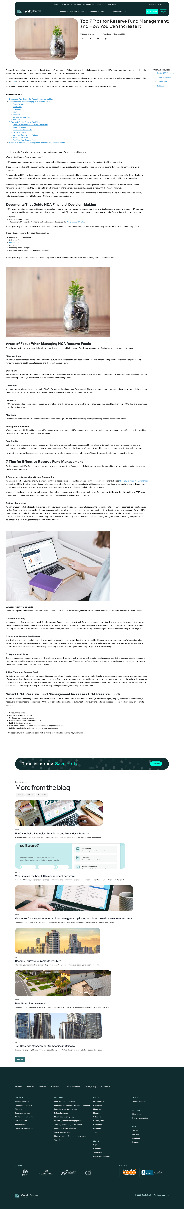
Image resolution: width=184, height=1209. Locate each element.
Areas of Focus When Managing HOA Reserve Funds (29, 102)
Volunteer (97, 1117)
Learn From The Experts (22, 130)
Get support (161, 4)
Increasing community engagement (68, 1121)
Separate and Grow (20, 138)
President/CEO (99, 1101)
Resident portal (21, 1121)
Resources (105, 12)
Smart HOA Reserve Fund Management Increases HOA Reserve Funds (37, 143)
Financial (18, 1109)
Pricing (84, 12)
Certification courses (101, 1156)
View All (20, 1059)
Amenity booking (22, 1125)
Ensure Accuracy (19, 132)
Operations (97, 1105)
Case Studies (162, 82)
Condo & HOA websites (24, 1128)
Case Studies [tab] (42, 795)
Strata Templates (164, 77)
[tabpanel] (92, 931)
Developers (97, 1125)
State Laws (17, 107)
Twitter (135, 1131)
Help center (137, 1114)
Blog (95, 1145)
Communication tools (23, 1105)
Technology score (139, 1101)
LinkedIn (135, 1134)
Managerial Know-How (22, 117)
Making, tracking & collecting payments (70, 1136)
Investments (14, 243)
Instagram (136, 1142)
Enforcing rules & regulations (65, 1109)
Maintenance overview (24, 1117)
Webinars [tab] (30, 795)
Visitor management (62, 1132)
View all (57, 1140)
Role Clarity (17, 120)
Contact (152, 4)
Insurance (16, 112)
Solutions (73, 12)
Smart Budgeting (19, 127)
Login (163, 12)
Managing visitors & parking (65, 1128)
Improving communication (64, 1101)
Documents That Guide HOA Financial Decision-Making (31, 99)
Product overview (22, 1101)
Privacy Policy (90, 1087)
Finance (96, 1113)
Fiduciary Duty (18, 104)
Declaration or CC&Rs (75, 222)
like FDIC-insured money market (133, 481)
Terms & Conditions (72, 1087)
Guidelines (17, 109)
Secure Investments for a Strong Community (30, 125)
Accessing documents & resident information (72, 1105)
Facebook (136, 1138)
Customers (93, 12)
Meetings (16, 114)
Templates (97, 1153)
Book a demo (152, 11)
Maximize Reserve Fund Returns (25, 135)
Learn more (111, 4)
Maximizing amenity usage (64, 1117)
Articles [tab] (20, 795)
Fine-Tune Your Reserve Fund (24, 140)
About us (18, 1087)
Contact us (105, 1087)
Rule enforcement (61, 1113)
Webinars (160, 86)
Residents (97, 1128)
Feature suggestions (140, 1118)
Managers (97, 1109)
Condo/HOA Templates (166, 73)
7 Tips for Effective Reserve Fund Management (28, 122)
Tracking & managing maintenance (68, 1125)
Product (63, 12)
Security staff (98, 1121)
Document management (24, 1113)
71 (13, 81)
